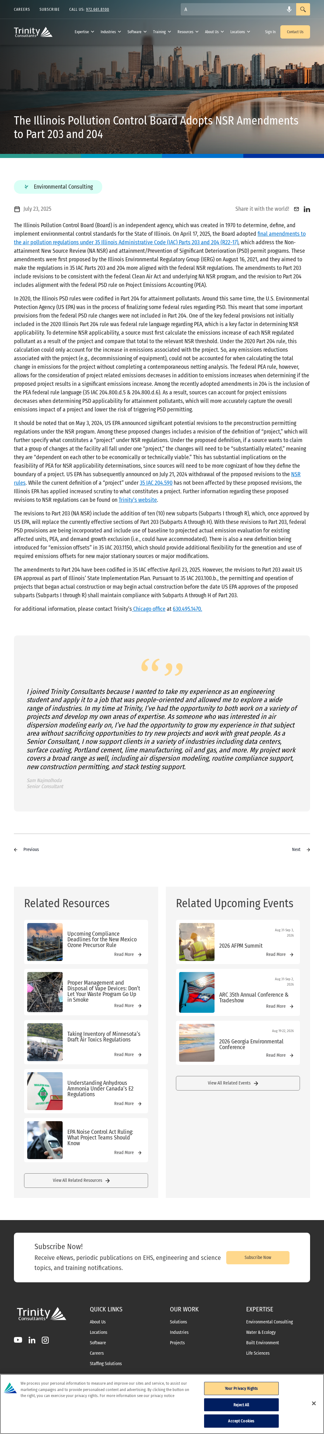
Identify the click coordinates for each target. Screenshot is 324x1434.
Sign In (270, 32)
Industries (108, 32)
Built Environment (262, 1343)
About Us (212, 32)
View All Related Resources (77, 1180)
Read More (124, 954)
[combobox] (238, 9)
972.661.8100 (97, 9)
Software (134, 32)
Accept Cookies (241, 1421)
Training (159, 32)
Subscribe (50, 9)
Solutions (178, 1322)
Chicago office (148, 608)
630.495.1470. (187, 608)
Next (296, 849)
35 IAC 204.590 (156, 482)
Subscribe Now (258, 1257)
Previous (31, 849)
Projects (177, 1343)
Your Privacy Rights (241, 1388)
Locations (237, 32)
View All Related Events (229, 1083)
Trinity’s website (138, 499)
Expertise (82, 32)
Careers (97, 1353)
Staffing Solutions (106, 1364)
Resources (185, 32)
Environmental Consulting (269, 1322)
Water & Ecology (261, 1332)
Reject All (241, 1404)
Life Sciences (258, 1353)
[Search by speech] (289, 9)
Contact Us (295, 32)
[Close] (314, 1403)
